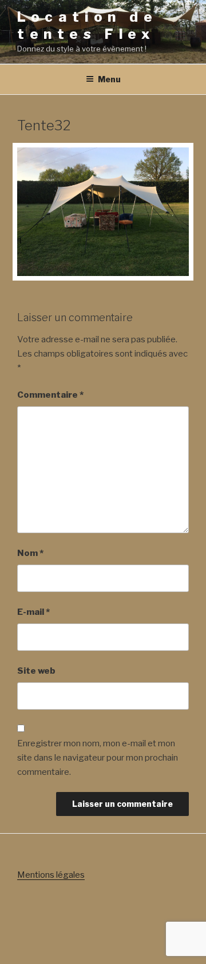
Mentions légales (51, 875)
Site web (36, 671)
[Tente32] (103, 273)
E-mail (33, 612)
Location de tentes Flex (87, 25)
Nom (30, 553)
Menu (109, 79)
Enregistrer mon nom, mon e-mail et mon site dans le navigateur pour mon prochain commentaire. (97, 757)
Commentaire (50, 395)
